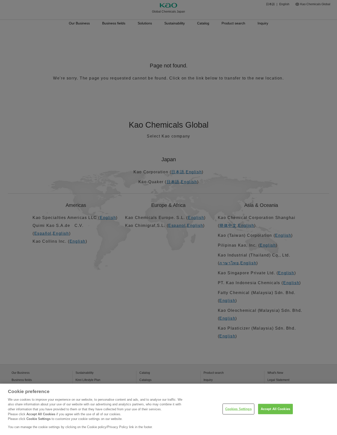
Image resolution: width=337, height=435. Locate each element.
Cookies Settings (238, 409)
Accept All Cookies (275, 409)
